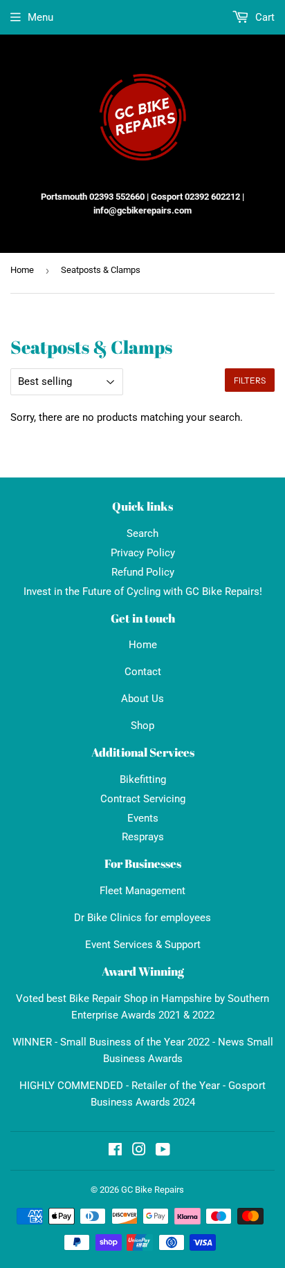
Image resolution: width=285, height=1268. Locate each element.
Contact (143, 671)
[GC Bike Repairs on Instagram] (139, 1151)
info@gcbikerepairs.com (142, 210)
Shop (142, 725)
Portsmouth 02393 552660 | (95, 196)
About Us (142, 698)
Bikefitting (143, 779)
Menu (40, 17)
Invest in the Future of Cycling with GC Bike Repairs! (143, 591)
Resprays (143, 837)
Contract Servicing (142, 799)
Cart (263, 17)
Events (142, 818)
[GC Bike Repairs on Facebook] (115, 1151)
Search (142, 533)
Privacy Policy (143, 553)
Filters (250, 380)
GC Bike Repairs (152, 1189)
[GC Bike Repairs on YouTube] (163, 1151)
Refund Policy (142, 572)
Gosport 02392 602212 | (197, 196)
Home (22, 270)
